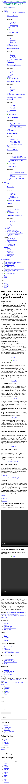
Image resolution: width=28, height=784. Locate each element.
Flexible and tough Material (13, 234)
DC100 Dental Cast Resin (16, 176)
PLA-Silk (12, 55)
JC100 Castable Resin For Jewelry (18, 159)
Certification (10, 242)
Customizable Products (14, 215)
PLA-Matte (13, 56)
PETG (11, 41)
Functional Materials (13, 81)
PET (11, 224)
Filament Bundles (12, 16)
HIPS (11, 90)
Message (3, 749)
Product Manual (11, 238)
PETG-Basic (13, 42)
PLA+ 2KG (13, 22)
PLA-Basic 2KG (14, 25)
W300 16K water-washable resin (18, 125)
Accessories (10, 187)
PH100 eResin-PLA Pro (16, 123)
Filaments (6, 11)
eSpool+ (12, 196)
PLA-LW (12, 89)
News (8, 248)
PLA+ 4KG (13, 23)
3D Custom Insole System (10, 662)
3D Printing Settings (12, 240)
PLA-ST (12, 71)
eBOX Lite (12, 194)
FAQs (8, 241)
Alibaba (6, 745)
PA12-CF (12, 221)
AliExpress (6, 743)
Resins (5, 112)
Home (5, 10)
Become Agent (10, 254)
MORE (8, 27)
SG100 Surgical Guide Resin (17, 178)
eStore (5, 739)
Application (6, 228)
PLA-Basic (12, 40)
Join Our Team (10, 251)
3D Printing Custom (15, 209)
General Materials (12, 32)
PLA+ (11, 38)
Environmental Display (9, 671)
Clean (11, 91)
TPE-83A (12, 108)
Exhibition (6, 285)
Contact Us (9, 249)
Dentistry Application (12, 230)
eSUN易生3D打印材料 (17, 682)
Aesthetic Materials (13, 48)
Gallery (8, 235)
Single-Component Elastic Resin (15, 233)
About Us (9, 256)
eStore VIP (6, 732)
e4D (11, 226)
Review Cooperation (9, 731)
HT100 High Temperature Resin (18, 157)
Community (10, 252)
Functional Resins (12, 150)
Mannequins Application (13, 231)
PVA (11, 87)
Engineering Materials (14, 65)
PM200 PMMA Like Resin (16, 160)
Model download (11, 244)
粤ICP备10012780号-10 (17, 679)
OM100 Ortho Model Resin (17, 172)
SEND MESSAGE (6, 713)
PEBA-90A (13, 110)
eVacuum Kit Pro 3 (14, 197)
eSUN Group (7, 682)
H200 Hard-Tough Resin (16, 127)
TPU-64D (12, 107)
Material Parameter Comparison (11, 652)
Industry (6, 287)
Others (5, 182)
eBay (5, 740)
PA (11, 72)
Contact (6, 247)
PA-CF (11, 74)
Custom (9, 203)
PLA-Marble (13, 57)
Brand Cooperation (8, 674)
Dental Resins (11, 166)
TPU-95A (12, 105)
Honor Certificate (8, 672)
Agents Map (10, 255)
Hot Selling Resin (12, 117)
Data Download (11, 245)
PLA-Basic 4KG (14, 26)
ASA (11, 75)
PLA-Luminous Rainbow (16, 59)
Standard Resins (12, 133)
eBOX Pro (12, 193)
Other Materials (7, 629)
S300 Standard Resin (15, 142)
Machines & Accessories (10, 628)
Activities (6, 286)
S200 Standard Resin (15, 126)
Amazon (6, 742)
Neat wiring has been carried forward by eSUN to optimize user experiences (13, 613)
